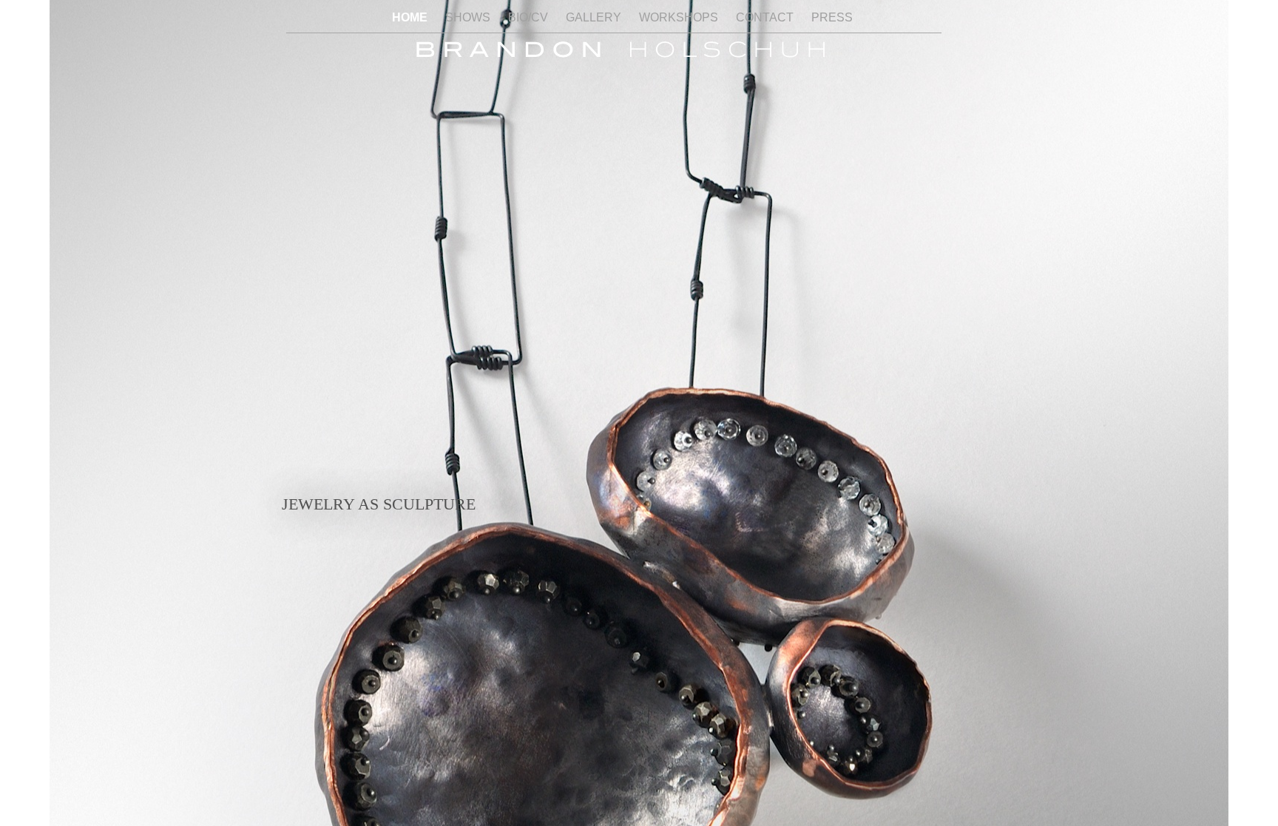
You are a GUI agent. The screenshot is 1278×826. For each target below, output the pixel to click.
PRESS (832, 17)
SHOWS (469, 17)
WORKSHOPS (680, 17)
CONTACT (766, 17)
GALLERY (595, 17)
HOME (411, 17)
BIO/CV (529, 17)
